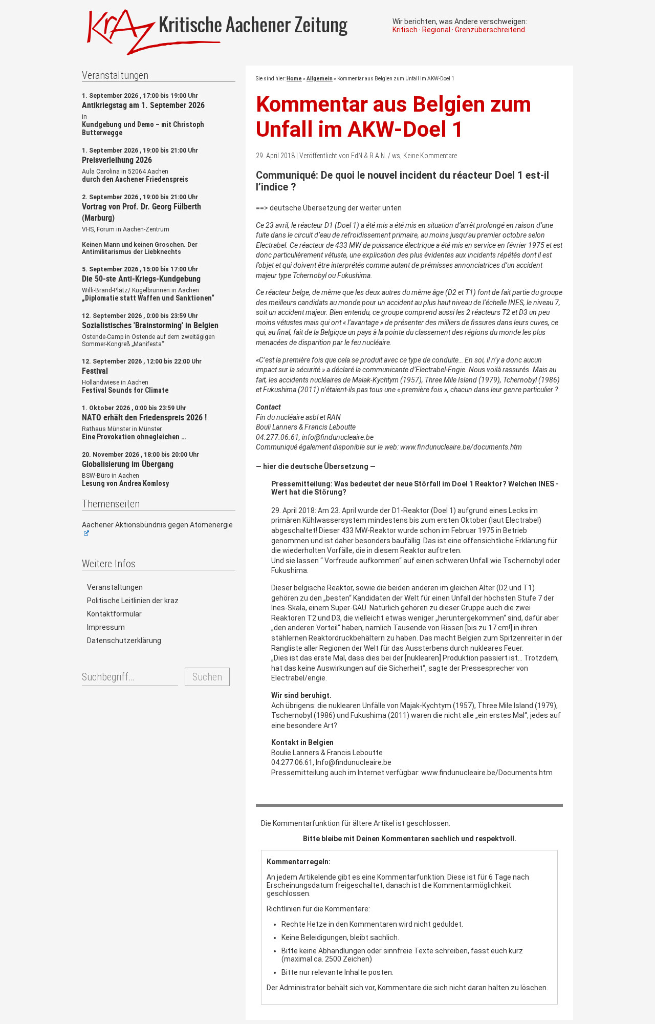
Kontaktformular (114, 614)
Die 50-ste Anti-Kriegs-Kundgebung (141, 278)
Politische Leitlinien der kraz (133, 600)
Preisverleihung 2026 (117, 159)
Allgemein (320, 78)
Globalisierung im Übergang (127, 464)
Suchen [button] (207, 677)
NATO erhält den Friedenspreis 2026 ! (144, 417)
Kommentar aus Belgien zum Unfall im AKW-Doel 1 (393, 117)
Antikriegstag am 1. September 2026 (143, 105)
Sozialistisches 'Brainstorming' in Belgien (150, 325)
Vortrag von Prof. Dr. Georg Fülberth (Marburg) (141, 212)
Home (294, 78)
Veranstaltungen (115, 587)
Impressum (106, 627)
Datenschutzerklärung (124, 640)
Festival (95, 370)
